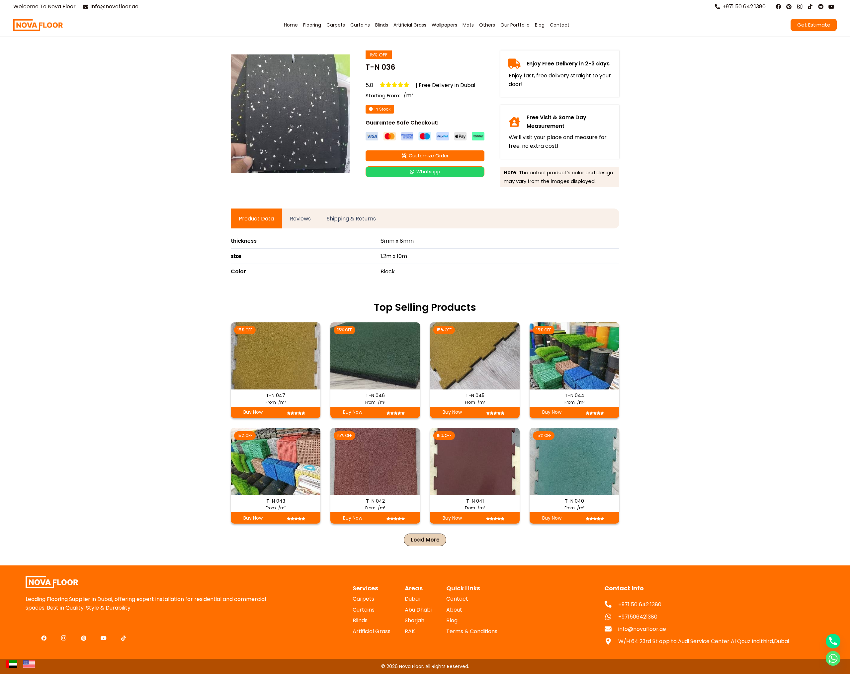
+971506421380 (637, 617)
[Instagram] (799, 6)
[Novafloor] (153, 582)
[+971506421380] (611, 617)
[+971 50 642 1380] (611, 604)
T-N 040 (574, 501)
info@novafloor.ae (642, 629)
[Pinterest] (789, 6)
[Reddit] (820, 6)
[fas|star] (11, 664)
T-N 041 (475, 501)
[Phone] (833, 641)
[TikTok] (810, 6)
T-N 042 (375, 501)
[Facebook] (778, 6)
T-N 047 (275, 395)
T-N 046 (375, 395)
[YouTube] (831, 6)
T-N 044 (574, 395)
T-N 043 (275, 501)
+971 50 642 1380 (639, 604)
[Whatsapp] (833, 658)
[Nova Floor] (38, 25)
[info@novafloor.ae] (611, 629)
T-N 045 (475, 395)
